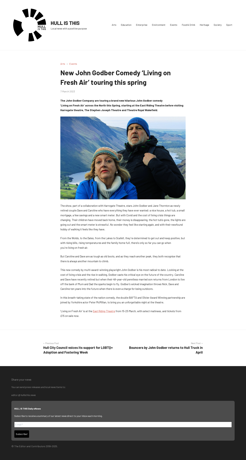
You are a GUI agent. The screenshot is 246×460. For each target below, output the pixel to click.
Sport (229, 24)
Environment (158, 24)
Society (218, 24)
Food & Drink (188, 24)
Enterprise (141, 24)
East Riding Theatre (104, 311)
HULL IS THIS (65, 23)
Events (173, 24)
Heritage (204, 24)
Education (126, 24)
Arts (114, 24)
